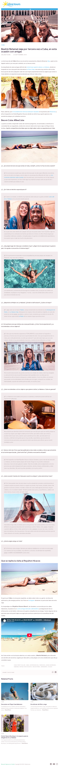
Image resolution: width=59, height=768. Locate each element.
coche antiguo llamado (28, 609)
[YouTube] (54, 764)
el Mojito (21, 316)
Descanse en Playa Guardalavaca (11, 704)
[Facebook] (51, 764)
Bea (49, 61)
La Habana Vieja (14, 312)
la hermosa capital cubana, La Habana (38, 67)
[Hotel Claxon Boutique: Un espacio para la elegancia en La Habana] (14, 723)
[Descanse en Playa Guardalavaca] (14, 691)
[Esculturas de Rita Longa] (44, 691)
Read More (8, 710)
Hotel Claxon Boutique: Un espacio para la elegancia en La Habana (14, 737)
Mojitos (22, 310)
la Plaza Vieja (31, 69)
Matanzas (53, 111)
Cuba (3, 45)
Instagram (32, 600)
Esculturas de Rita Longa (39, 704)
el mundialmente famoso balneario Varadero (25, 111)
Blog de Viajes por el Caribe (8, 764)
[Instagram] (57, 764)
